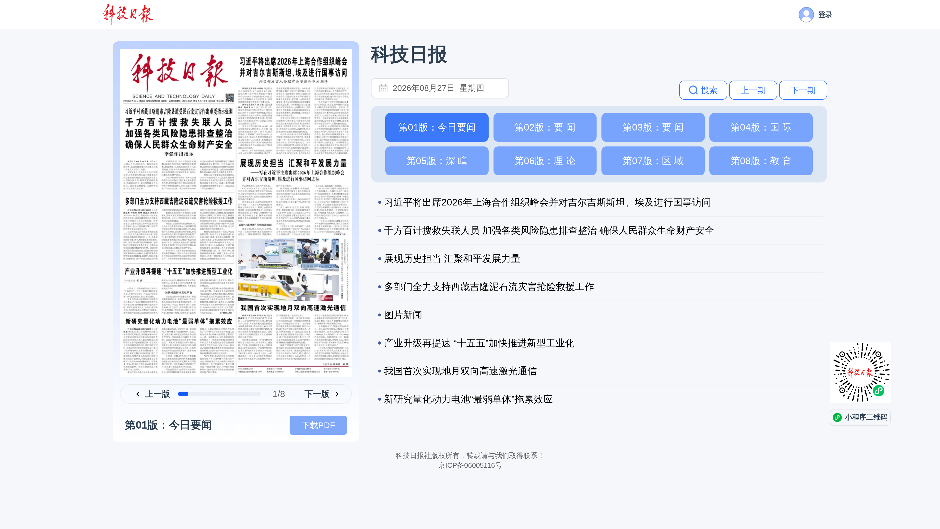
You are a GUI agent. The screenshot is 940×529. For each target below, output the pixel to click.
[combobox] (447, 88)
